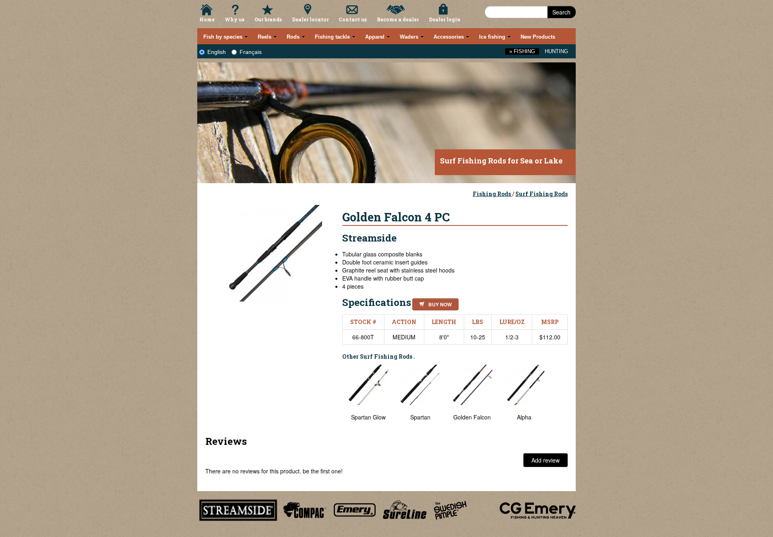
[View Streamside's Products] (238, 509)
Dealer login (445, 19)
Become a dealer (398, 19)
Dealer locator (310, 19)
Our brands (268, 19)
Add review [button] (545, 460)
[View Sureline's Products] (405, 509)
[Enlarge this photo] (273, 252)
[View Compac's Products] (303, 509)
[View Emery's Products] (355, 509)
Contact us (353, 19)
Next (560, 397)
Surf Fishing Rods (541, 194)
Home (207, 19)
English (216, 52)
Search (561, 12)
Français (251, 52)
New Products (538, 37)
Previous (336, 397)
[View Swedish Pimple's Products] (450, 509)
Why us (234, 19)
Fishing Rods (492, 194)
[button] (433, 303)
